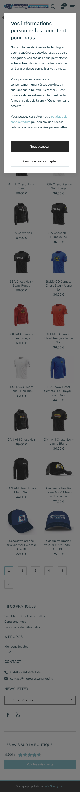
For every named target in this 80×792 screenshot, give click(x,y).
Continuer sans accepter (40, 161)
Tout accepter (40, 146)
